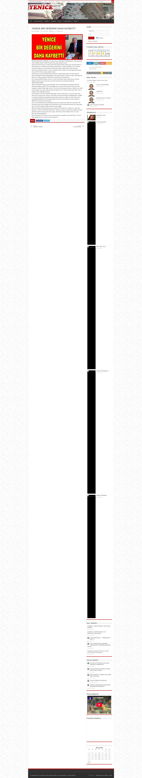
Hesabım (63, 1)
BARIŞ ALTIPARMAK (101, 495)
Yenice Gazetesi (38, 21)
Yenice (59, 21)
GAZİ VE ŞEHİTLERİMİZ (102, 84)
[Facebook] (99, 2)
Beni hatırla (100, 38)
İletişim (68, 1)
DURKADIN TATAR (101, 115)
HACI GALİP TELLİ (101, 246)
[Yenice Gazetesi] (71, 11)
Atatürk (75, 21)
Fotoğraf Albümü (67, 21)
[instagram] (103, 2)
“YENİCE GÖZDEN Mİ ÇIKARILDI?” (98, 680)
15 (106, 755)
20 (99, 757)
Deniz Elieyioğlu (36, 31)
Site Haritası (51, 1)
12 (95, 755)
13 (99, 755)
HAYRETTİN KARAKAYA (102, 371)
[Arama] (113, 1)
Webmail (58, 1)
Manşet (52, 31)
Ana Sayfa (31, 21)
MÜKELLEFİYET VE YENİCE (103, 98)
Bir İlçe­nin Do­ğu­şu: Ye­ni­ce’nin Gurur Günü (97, 80)
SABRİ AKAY (99, 91)
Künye (45, 1)
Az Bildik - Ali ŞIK (107, 775)
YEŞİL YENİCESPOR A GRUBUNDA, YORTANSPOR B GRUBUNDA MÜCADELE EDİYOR (99, 645)
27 (99, 759)
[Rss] (98, 2)
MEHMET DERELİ (38, 126)
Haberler (47, 21)
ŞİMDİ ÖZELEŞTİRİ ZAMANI (97, 104)
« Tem (88, 762)
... (76, 775)
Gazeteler (53, 21)
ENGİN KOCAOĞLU (101, 122)
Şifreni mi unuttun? (92, 41)
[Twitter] (101, 2)
